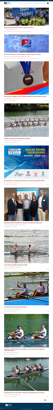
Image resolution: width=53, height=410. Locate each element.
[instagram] (47, 0)
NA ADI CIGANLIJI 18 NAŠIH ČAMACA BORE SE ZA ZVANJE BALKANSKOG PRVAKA (24, 180)
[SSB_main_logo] (7, 2)
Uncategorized (27, 58)
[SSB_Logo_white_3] (8, 403)
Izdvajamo (15, 31)
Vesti (21, 31)
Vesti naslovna (23, 31)
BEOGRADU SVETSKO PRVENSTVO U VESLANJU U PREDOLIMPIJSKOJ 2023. (23, 223)
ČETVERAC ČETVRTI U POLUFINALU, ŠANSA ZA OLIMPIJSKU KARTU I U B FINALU (24, 392)
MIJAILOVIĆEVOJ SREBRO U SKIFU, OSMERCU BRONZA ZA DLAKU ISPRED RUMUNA (25, 96)
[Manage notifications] (1, 408)
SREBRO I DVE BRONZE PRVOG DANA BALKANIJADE (17, 138)
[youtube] (48, 0)
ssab (5, 100)
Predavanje (23, 58)
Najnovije (17, 31)
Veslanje (19, 31)
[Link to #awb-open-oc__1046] (48, 3)
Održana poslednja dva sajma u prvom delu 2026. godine (18, 27)
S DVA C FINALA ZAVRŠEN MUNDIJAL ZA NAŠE (15, 265)
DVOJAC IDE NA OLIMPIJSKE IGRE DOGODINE (15, 307)
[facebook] (44, 405)
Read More (47, 31)
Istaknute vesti (11, 31)
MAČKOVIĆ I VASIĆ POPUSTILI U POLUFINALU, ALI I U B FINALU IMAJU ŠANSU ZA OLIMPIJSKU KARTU (24, 349)
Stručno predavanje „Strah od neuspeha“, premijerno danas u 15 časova (22, 54)
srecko (5, 31)
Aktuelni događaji (12, 58)
